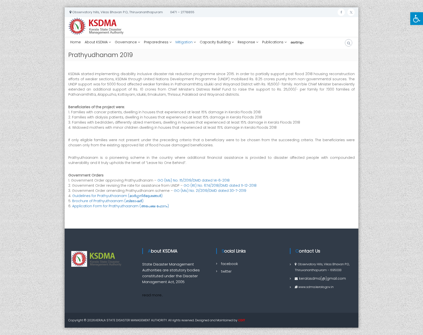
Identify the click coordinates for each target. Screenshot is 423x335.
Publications (272, 42)
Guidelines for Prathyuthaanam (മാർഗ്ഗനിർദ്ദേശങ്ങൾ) (117, 195)
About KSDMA (96, 42)
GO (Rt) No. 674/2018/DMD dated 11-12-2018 (220, 185)
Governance (126, 42)
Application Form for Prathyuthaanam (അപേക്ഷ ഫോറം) (120, 206)
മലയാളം (297, 43)
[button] (416, 18)
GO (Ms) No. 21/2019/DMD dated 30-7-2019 (210, 190)
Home (75, 42)
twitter (226, 271)
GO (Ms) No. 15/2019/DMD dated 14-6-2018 (193, 180)
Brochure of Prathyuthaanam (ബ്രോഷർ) (108, 200)
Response (246, 42)
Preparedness (156, 42)
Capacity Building (215, 42)
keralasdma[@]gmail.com (322, 278)
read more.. (152, 295)
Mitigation (184, 42)
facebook (229, 263)
